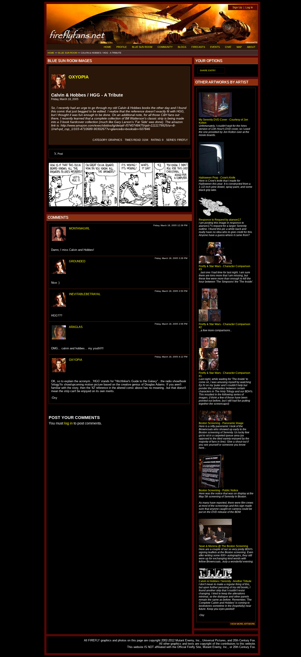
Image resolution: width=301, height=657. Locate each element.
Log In (249, 7)
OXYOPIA (79, 76)
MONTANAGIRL (79, 228)
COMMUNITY (165, 47)
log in (68, 423)
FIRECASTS (198, 47)
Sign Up (237, 7)
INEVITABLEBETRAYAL (84, 294)
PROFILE (121, 47)
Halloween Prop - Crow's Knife (217, 177)
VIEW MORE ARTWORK (243, 624)
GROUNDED (77, 261)
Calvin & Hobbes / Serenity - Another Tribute (225, 581)
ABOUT (251, 47)
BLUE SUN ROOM (142, 47)
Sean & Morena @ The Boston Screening (223, 546)
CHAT (228, 47)
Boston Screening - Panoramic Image (221, 423)
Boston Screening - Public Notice (218, 490)
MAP (239, 47)
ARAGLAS (76, 327)
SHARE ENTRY (208, 70)
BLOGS (182, 47)
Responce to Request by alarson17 (220, 219)
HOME (107, 47)
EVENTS (215, 47)
